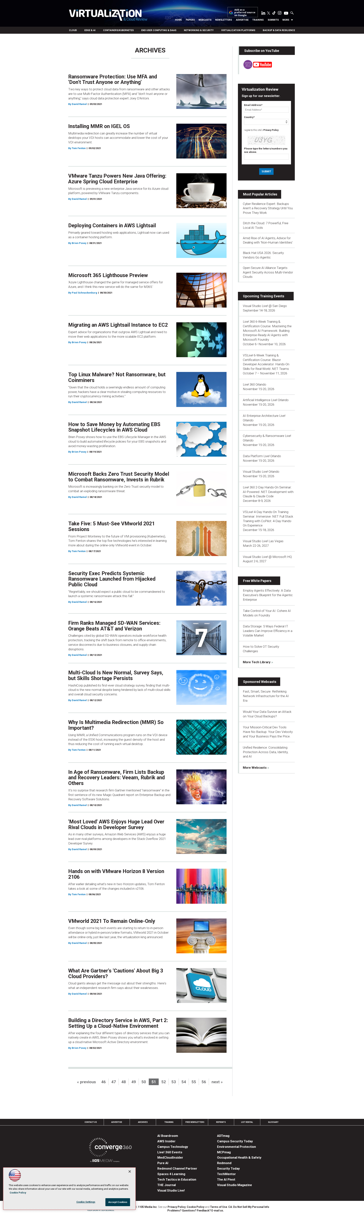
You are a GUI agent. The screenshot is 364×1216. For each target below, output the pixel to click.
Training (258, 20)
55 (193, 1082)
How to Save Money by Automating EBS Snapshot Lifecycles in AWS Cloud (114, 427)
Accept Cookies (117, 1202)
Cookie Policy (195, 1206)
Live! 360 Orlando (254, 384)
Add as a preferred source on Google (244, 13)
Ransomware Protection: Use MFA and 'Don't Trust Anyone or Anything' (112, 79)
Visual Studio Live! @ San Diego (265, 306)
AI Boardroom (167, 1136)
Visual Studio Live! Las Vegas (263, 541)
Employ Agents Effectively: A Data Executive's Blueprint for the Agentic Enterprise (268, 595)
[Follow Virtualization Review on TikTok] (274, 14)
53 (173, 1082)
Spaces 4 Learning (171, 1174)
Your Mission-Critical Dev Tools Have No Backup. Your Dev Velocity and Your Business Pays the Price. (268, 731)
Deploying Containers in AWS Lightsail (112, 226)
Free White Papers (257, 581)
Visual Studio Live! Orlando (261, 471)
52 (163, 1082)
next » (217, 1082)
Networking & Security (199, 30)
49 (133, 1082)
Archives (143, 1122)
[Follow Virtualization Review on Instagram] (280, 14)
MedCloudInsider (170, 1157)
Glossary (273, 1122)
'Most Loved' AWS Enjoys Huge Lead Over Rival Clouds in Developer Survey (116, 824)
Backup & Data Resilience (279, 30)
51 (153, 1082)
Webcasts (204, 20)
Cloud (73, 30)
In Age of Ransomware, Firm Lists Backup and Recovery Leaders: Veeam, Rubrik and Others (116, 777)
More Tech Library (257, 662)
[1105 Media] (104, 1161)
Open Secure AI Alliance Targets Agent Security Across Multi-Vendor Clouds (268, 272)
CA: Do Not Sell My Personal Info (248, 1206)
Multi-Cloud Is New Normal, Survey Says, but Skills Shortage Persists (115, 675)
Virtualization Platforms (238, 30)
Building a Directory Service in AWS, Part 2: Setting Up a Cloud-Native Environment (118, 1023)
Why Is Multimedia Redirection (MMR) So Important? (116, 725)
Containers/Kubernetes (118, 30)
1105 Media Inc (147, 1206)
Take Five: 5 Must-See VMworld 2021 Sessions (111, 526)
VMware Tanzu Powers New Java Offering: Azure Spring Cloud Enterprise (117, 179)
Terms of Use (218, 1206)
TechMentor (226, 1174)
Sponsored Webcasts (259, 682)
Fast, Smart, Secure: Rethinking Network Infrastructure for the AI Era (266, 696)
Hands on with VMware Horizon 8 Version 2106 (116, 874)
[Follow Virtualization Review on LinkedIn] (263, 14)
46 (103, 1082)
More (285, 20)
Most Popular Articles (260, 194)
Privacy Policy (270, 130)
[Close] (130, 1171)
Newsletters (223, 20)
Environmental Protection (236, 1147)
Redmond (224, 1163)
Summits (273, 20)
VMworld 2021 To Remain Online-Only (111, 921)
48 (123, 1082)
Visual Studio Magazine (234, 1185)
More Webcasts (255, 767)
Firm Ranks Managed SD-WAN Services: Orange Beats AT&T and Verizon (114, 626)
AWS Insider (166, 1141)
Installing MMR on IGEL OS (99, 126)
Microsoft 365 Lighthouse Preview (108, 275)
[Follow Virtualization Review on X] (268, 13)
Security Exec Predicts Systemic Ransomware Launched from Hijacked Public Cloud (111, 579)
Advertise (242, 20)
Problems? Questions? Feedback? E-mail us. (195, 1210)
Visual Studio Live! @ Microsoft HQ (267, 557)
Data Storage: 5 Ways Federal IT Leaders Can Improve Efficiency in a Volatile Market (267, 630)
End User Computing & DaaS (158, 30)
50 (143, 1082)
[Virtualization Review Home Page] (108, 16)
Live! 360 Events (169, 1152)
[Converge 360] (110, 1148)
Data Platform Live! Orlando (262, 456)
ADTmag (223, 1136)
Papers (190, 20)
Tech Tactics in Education (176, 1179)
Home (178, 20)
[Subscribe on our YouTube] (255, 68)
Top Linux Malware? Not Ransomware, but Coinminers (117, 377)
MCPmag (224, 1152)
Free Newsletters (194, 1122)
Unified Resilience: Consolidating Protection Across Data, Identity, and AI (265, 752)
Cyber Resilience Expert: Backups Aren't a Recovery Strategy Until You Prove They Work (268, 208)
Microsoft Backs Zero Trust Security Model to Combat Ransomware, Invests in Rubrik (118, 477)
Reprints (221, 1122)
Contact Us (91, 1122)
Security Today (228, 1168)
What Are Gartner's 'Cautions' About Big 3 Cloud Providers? (115, 973)
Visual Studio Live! (171, 1190)
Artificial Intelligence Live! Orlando (266, 400)
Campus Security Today (235, 1141)
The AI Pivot (226, 1179)
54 (183, 1082)
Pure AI (162, 1163)
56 (204, 1082)
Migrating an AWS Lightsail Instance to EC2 (118, 325)
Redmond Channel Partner (177, 1168)
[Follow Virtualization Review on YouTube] (286, 13)
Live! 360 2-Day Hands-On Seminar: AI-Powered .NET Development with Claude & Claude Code (268, 491)
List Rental (247, 1122)
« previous (86, 1082)
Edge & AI (90, 30)
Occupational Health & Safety (239, 1157)
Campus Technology (172, 1147)
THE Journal (166, 1185)
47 (113, 1082)
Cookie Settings (85, 1201)
